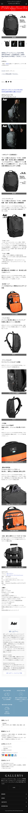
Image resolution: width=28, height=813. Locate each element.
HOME (14, 787)
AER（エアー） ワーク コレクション (15, 575)
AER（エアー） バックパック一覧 (14, 673)
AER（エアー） (10, 573)
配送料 (7, 63)
